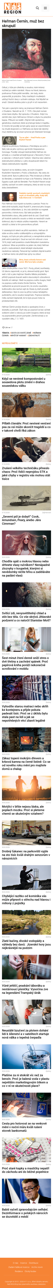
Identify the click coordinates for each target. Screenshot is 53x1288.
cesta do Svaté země (21, 333)
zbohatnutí (34, 335)
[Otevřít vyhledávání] (37, 8)
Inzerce (23, 1263)
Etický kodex (30, 1271)
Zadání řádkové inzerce (18, 1267)
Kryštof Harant (18, 335)
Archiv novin (37, 1267)
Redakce (19, 1271)
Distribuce (33, 1263)
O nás (15, 1263)
